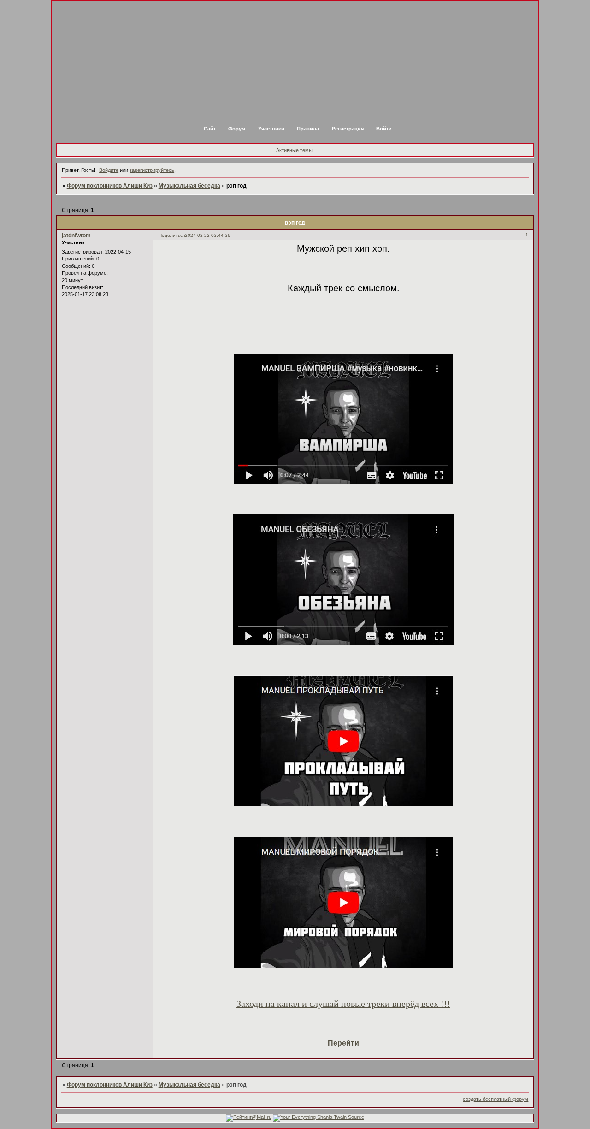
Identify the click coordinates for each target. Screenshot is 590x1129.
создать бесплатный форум (495, 1099)
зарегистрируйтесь (152, 170)
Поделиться (172, 235)
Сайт (210, 128)
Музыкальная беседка (189, 186)
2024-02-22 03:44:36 (207, 235)
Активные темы (294, 150)
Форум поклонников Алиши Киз (110, 186)
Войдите (108, 170)
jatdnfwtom (76, 235)
